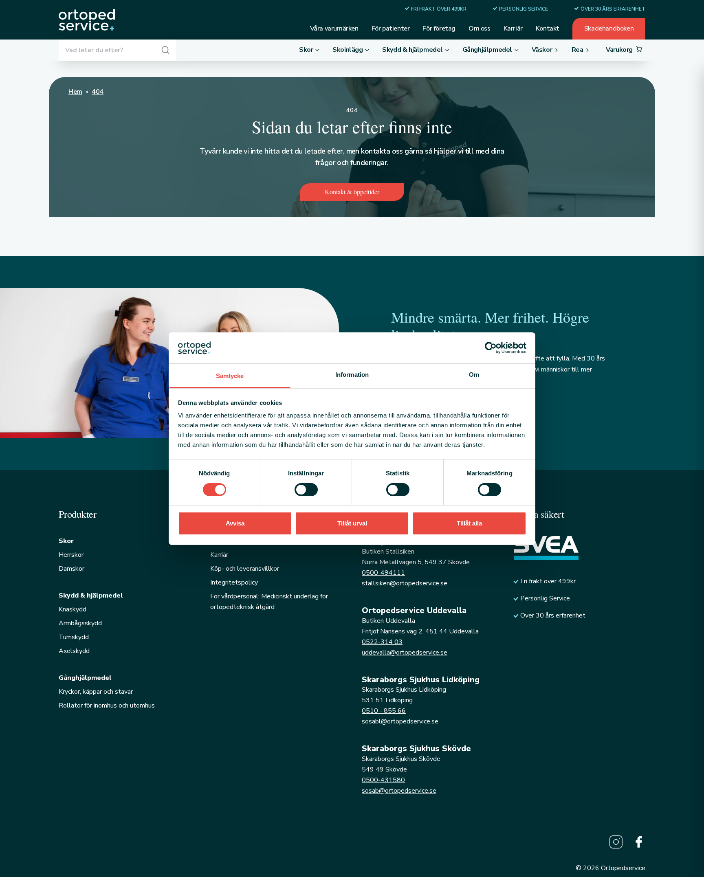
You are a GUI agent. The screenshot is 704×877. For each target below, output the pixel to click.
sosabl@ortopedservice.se (400, 721)
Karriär (513, 28)
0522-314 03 (382, 641)
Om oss (480, 28)
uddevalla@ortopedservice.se (404, 652)
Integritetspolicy (234, 582)
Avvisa (235, 523)
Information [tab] (352, 374)
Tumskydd (74, 637)
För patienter (391, 28)
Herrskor (71, 554)
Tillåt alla (469, 523)
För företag (438, 28)
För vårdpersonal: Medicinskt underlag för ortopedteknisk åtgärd (269, 601)
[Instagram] (616, 841)
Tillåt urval (352, 523)
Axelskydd (74, 650)
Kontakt (547, 28)
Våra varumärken (334, 28)
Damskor (71, 568)
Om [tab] (474, 374)
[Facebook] (638, 841)
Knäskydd (72, 609)
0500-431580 (383, 780)
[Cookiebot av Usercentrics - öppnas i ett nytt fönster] (490, 348)
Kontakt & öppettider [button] (352, 191)
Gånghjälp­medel (85, 677)
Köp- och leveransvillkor (244, 568)
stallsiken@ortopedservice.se (404, 583)
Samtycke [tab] (230, 375)
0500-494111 (383, 572)
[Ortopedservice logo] (87, 20)
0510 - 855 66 (384, 710)
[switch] (306, 489)
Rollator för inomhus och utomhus (107, 705)
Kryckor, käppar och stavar (96, 691)
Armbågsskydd (80, 623)
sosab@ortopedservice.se (399, 790)
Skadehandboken (609, 28)
